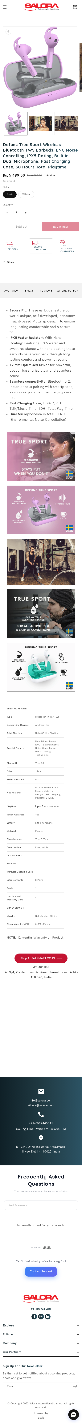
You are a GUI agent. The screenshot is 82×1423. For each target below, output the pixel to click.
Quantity (8, 205)
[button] (5, 7)
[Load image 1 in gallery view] (15, 123)
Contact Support (41, 1271)
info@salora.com (41, 1100)
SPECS (29, 290)
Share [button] (10, 262)
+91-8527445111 (41, 1123)
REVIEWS (46, 290)
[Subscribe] (75, 1386)
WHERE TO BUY (67, 290)
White (28, 195)
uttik (41, 1417)
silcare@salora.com (41, 1105)
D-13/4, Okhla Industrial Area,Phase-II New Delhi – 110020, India (41, 1149)
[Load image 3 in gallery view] (41, 123)
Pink (12, 195)
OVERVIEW (11, 290)
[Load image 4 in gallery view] (66, 123)
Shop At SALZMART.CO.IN (37, 958)
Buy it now (60, 227)
